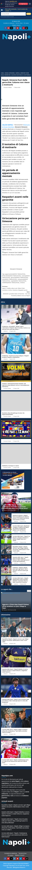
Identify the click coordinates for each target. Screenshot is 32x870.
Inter (3, 279)
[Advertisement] (16, 56)
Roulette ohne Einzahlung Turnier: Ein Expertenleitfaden (13, 413)
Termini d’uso (19, 23)
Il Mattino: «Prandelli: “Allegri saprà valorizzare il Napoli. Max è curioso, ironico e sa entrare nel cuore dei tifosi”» (16, 328)
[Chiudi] (4, 4)
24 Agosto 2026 (23, 531)
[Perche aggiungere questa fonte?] (30, 4)
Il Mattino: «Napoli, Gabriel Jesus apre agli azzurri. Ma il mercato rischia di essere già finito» (20, 570)
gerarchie (13, 277)
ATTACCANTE (5, 276)
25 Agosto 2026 (23, 521)
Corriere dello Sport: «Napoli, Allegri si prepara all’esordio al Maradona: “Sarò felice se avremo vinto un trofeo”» (14, 731)
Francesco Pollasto (8, 87)
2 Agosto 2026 (12, 359)
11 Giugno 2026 (16, 388)
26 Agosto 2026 (12, 510)
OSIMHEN (4, 282)
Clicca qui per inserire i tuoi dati (7, 16)
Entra (28, 13)
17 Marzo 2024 (17, 87)
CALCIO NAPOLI (7, 125)
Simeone (22, 282)
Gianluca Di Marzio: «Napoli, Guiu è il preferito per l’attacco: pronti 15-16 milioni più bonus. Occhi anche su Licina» (21, 517)
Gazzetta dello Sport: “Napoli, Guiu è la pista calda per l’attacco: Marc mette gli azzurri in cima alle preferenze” (21, 559)
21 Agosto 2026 (12, 331)
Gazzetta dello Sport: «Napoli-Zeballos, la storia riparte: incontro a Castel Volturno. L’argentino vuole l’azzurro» (15, 670)
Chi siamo (26, 23)
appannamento (9, 274)
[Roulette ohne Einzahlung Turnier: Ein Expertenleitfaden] (16, 401)
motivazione (21, 279)
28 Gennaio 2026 (12, 610)
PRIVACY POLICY (16, 25)
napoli (12, 281)
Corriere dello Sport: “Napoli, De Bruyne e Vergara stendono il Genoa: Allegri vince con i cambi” (21, 538)
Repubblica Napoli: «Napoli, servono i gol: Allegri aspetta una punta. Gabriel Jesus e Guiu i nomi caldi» (21, 549)
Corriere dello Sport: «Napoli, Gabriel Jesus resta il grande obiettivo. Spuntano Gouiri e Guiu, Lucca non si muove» (20, 580)
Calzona (24, 276)
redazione (5, 331)
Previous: (14, 288)
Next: (16, 293)
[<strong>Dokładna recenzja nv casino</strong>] (16, 454)
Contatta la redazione (8, 23)
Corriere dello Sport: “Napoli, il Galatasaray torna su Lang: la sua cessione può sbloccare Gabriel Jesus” (15, 506)
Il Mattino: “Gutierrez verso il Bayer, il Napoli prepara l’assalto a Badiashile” (15, 356)
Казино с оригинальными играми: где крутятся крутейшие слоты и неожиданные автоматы (15, 385)
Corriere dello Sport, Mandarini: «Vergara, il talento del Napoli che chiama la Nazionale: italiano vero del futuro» (21, 528)
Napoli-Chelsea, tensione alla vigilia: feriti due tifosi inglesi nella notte (14, 607)
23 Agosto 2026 (23, 542)
